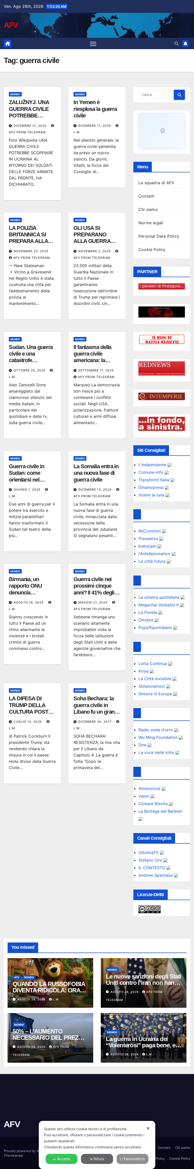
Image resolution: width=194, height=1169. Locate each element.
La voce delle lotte (156, 752)
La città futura (152, 561)
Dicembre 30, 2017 (95, 721)
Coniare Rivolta (153, 803)
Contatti (146, 196)
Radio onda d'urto (156, 729)
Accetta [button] (63, 1159)
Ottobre (146, 619)
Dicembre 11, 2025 (95, 126)
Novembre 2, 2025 (95, 251)
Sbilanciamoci (152, 686)
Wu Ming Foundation (158, 737)
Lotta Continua (153, 663)
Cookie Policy (152, 249)
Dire (143, 744)
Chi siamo (148, 209)
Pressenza (148, 538)
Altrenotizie (150, 788)
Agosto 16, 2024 (29, 602)
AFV (11, 25)
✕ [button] (148, 1128)
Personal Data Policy (158, 236)
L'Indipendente (152, 464)
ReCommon (150, 530)
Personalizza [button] (134, 1159)
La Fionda (148, 612)
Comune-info (151, 472)
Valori (144, 796)
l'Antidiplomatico (155, 553)
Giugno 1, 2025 (27, 489)
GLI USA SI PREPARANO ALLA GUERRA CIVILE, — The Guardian (92, 241)
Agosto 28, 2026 (31, 999)
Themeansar (13, 1155)
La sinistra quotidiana (159, 597)
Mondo (15, 94)
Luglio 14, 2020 (28, 721)
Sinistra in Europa (155, 693)
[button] (177, 43)
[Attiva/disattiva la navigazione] (93, 43)
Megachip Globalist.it (159, 604)
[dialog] (97, 1145)
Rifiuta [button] (99, 1159)
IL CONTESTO (152, 867)
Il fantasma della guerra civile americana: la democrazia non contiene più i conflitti (92, 364)
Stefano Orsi (150, 860)
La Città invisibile (155, 678)
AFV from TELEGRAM (31, 258)
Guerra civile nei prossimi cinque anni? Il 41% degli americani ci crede (95, 589)
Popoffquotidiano (155, 627)
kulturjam (147, 546)
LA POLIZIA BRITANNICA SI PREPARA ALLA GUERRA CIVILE (29, 238)
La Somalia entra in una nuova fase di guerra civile (96, 473)
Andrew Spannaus (156, 875)
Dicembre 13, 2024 (95, 489)
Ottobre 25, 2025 (30, 370)
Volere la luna (151, 494)
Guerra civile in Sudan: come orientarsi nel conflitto (26, 476)
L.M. (56, 999)
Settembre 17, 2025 (96, 370)
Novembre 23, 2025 (31, 251)
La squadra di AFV (156, 182)
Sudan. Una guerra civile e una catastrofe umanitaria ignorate (31, 357)
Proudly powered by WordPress (29, 1151)
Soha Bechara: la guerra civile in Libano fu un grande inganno (97, 708)
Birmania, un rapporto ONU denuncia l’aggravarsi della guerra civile (28, 592)
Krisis (144, 671)
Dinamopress (151, 487)
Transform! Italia (154, 479)
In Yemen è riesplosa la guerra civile (95, 109)
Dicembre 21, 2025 (30, 126)
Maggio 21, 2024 (93, 602)
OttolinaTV (149, 852)
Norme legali (150, 222)
